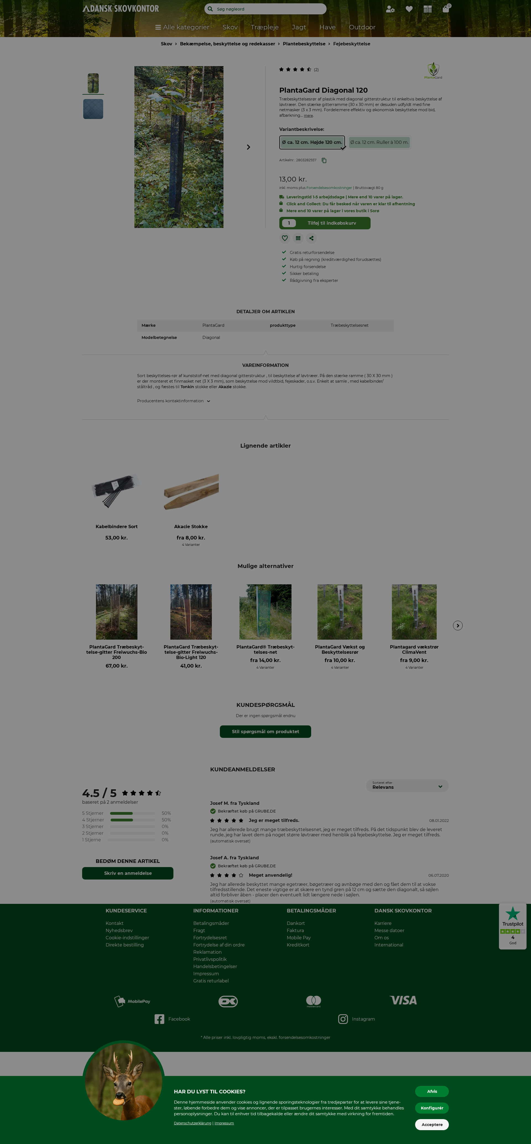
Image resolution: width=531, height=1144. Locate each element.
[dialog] (265, 572)
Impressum (224, 1123)
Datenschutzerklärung (192, 1123)
